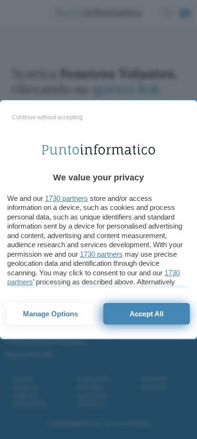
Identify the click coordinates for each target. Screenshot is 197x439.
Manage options (50, 314)
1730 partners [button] (66, 198)
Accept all (147, 314)
